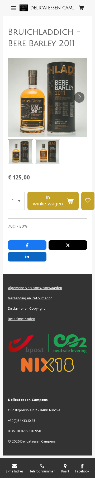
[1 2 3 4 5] (16, 201)
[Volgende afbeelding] (79, 97)
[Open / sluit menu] (14, 8)
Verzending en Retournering (30, 298)
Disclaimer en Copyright (26, 309)
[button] (20, 151)
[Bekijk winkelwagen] (81, 8)
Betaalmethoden (21, 319)
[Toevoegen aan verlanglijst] (87, 201)
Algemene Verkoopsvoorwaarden (35, 288)
